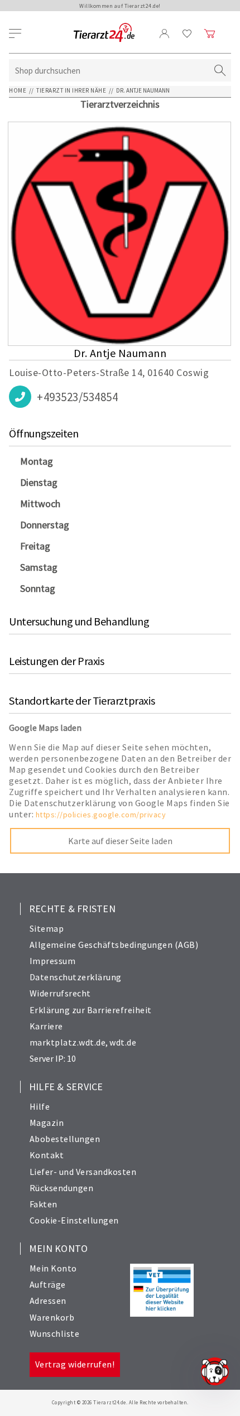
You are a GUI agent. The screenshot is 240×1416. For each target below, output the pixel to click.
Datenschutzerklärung (76, 976)
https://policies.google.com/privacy (101, 815)
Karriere (46, 1026)
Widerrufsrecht (60, 993)
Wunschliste (55, 1333)
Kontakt (47, 1154)
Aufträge (48, 1284)
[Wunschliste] (187, 33)
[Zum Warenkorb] (209, 33)
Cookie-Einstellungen (74, 1220)
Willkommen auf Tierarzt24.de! (120, 5)
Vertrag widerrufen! (75, 1364)
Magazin (47, 1122)
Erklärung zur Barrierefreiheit (91, 1009)
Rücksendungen (62, 1187)
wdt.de (122, 1042)
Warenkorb (52, 1317)
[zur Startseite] (104, 33)
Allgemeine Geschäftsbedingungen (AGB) (114, 944)
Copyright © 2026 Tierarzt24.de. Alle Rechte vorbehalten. (120, 1402)
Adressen (48, 1300)
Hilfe (40, 1106)
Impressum (53, 960)
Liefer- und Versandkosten (83, 1171)
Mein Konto (53, 1268)
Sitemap (47, 928)
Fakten (43, 1204)
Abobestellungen (65, 1138)
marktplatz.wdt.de (68, 1042)
